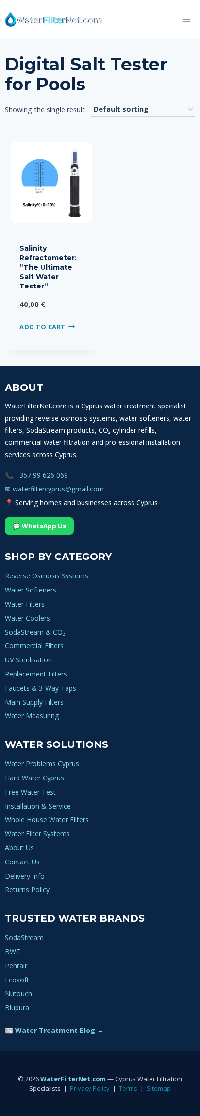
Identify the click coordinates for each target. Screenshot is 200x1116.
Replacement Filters (36, 673)
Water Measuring (32, 715)
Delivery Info (25, 875)
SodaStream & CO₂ (35, 632)
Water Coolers (27, 618)
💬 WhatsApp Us (39, 526)
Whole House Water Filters (47, 819)
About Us (19, 847)
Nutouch (18, 993)
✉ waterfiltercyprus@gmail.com (54, 488)
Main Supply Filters (34, 702)
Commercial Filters (34, 645)
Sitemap (159, 1088)
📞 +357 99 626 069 (36, 475)
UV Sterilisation (28, 659)
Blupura (17, 1007)
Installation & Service (38, 806)
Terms (128, 1088)
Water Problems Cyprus (42, 763)
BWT (12, 951)
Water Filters (25, 604)
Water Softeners (30, 589)
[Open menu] (186, 19)
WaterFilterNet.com (73, 1078)
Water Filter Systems (37, 833)
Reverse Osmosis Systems (46, 575)
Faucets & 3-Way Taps (40, 688)
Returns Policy (27, 889)
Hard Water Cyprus (34, 777)
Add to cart (42, 326)
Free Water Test (30, 791)
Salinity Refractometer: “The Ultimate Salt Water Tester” (48, 267)
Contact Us (22, 861)
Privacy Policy (90, 1088)
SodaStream (24, 937)
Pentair (16, 965)
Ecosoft (17, 979)
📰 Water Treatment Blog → (54, 1030)
